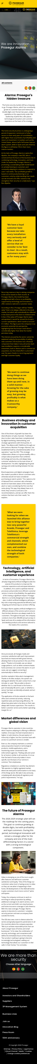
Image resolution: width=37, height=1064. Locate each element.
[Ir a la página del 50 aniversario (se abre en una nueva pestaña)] (18, 10)
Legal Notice (28, 1049)
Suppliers (7, 1001)
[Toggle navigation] (30, 3)
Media (21, 1051)
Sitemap (7, 1049)
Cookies (28, 1051)
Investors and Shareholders (16, 995)
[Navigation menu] (2, 3)
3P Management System (15, 1006)
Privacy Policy (17, 1049)
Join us (6, 1021)
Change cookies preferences (18, 1053)
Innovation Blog (10, 1027)
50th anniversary (11, 1037)
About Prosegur (10, 988)
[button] (34, 3)
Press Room (8, 1032)
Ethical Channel (11, 1051)
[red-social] (14, 1058)
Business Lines (10, 1014)
